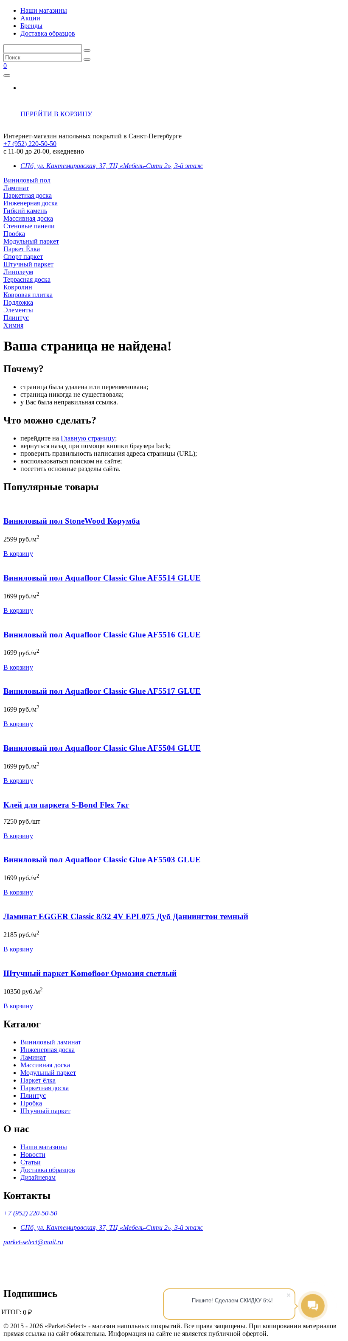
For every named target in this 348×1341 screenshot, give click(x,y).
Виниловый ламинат (50, 1042)
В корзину (18, 553)
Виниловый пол (27, 180)
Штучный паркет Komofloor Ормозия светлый (90, 973)
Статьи (30, 1162)
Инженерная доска (30, 203)
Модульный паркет (31, 241)
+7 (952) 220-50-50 (29, 143)
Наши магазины (43, 10)
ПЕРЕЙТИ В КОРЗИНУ (56, 114)
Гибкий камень (25, 210)
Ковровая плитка (28, 294)
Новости (32, 1154)
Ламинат (16, 187)
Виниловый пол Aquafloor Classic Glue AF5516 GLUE (102, 634)
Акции (30, 18)
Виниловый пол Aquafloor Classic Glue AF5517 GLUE (102, 691)
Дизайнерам (38, 1177)
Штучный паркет (28, 264)
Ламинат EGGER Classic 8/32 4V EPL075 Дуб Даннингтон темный (125, 916)
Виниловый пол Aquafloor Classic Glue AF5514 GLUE (102, 577)
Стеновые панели (29, 226)
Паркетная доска (27, 195)
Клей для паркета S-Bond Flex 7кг (66, 804)
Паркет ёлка (38, 1080)
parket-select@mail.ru (33, 1242)
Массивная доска (28, 218)
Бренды (31, 25)
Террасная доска (27, 279)
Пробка (14, 233)
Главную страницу (88, 438)
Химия (13, 325)
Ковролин (17, 287)
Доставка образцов (47, 33)
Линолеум (18, 271)
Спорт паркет (23, 256)
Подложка (18, 302)
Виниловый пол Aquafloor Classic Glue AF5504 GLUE (102, 747)
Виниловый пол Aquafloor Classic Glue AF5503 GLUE (102, 859)
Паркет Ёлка (21, 248)
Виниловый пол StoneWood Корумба (71, 520)
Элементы (18, 310)
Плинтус (16, 317)
